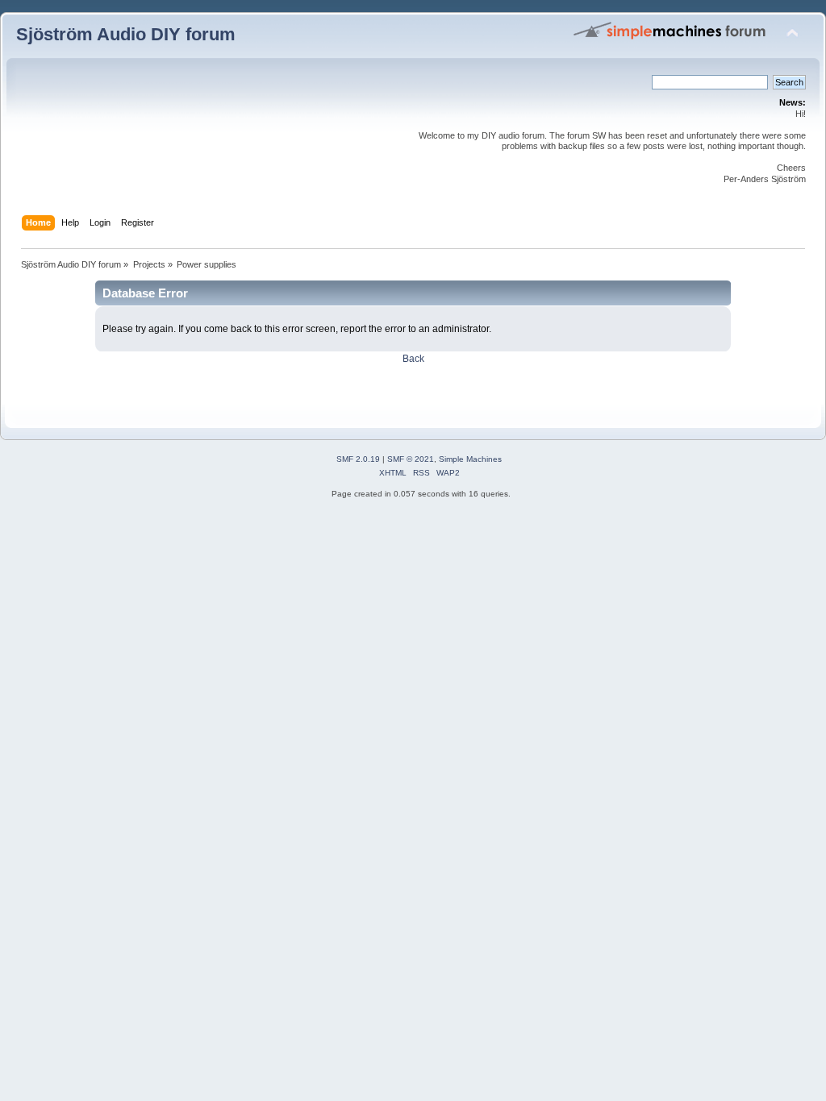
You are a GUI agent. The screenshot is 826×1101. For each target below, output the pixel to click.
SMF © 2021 (410, 459)
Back (413, 358)
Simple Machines (470, 459)
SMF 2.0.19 (358, 459)
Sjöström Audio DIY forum (126, 34)
